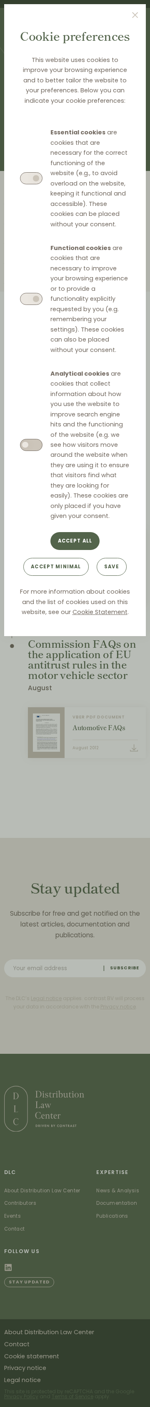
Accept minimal (56, 566)
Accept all (75, 541)
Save (111, 566)
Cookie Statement (100, 612)
